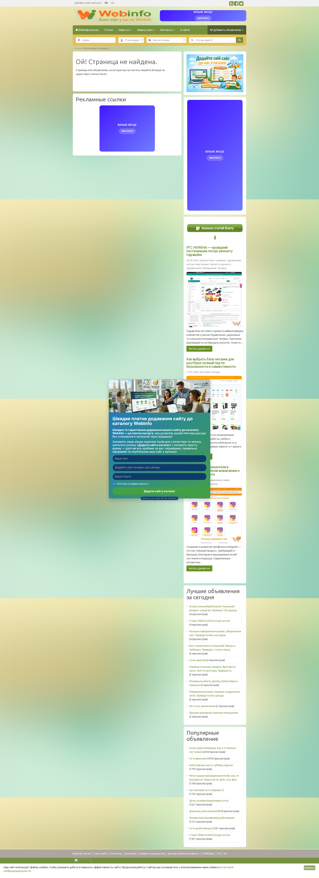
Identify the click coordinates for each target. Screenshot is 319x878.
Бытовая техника (210, 372)
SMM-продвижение (211, 480)
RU (106, 3)
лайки (226, 480)
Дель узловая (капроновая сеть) (209, 800)
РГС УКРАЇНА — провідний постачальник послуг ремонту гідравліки (209, 251)
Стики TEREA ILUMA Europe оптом (209, 620)
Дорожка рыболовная (202, 811)
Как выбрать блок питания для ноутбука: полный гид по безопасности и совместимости (211, 362)
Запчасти (215, 264)
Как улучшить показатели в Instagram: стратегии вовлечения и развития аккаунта (212, 470)
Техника (222, 268)
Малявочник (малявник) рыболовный (211, 817)
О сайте (185, 29)
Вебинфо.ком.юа (88, 29)
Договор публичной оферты (183, 853)
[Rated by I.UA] (83, 861)
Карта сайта (101, 853)
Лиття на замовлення (202, 706)
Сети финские (197, 758)
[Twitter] (241, 4)
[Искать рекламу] (239, 40)
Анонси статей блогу (217, 228)
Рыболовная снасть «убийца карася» (211, 765)
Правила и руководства (151, 853)
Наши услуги (145, 29)
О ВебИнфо (208, 853)
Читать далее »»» (199, 348)
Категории (130, 853)
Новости (124, 29)
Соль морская (197, 660)
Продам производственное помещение (213, 712)
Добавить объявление (227, 29)
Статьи (108, 29)
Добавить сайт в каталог (88, 3)
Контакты (166, 29)
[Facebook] (236, 4)
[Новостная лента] (231, 4)
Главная (78, 48)
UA (112, 3)
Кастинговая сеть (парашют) (206, 790)
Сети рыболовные (200, 828)
